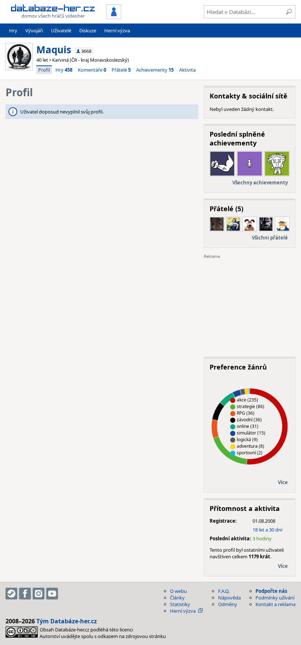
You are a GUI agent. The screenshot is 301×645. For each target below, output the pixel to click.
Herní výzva (117, 30)
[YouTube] (52, 593)
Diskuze (87, 30)
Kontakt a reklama (275, 604)
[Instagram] (38, 593)
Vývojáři (34, 30)
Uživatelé (61, 30)
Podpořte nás (271, 591)
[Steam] (11, 593)
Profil (44, 69)
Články (177, 597)
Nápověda (229, 597)
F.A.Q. (223, 591)
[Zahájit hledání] (289, 12)
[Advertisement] (249, 305)
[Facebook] (25, 593)
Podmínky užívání (274, 597)
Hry (13, 30)
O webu (178, 591)
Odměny (227, 604)
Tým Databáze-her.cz (66, 621)
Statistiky (180, 604)
